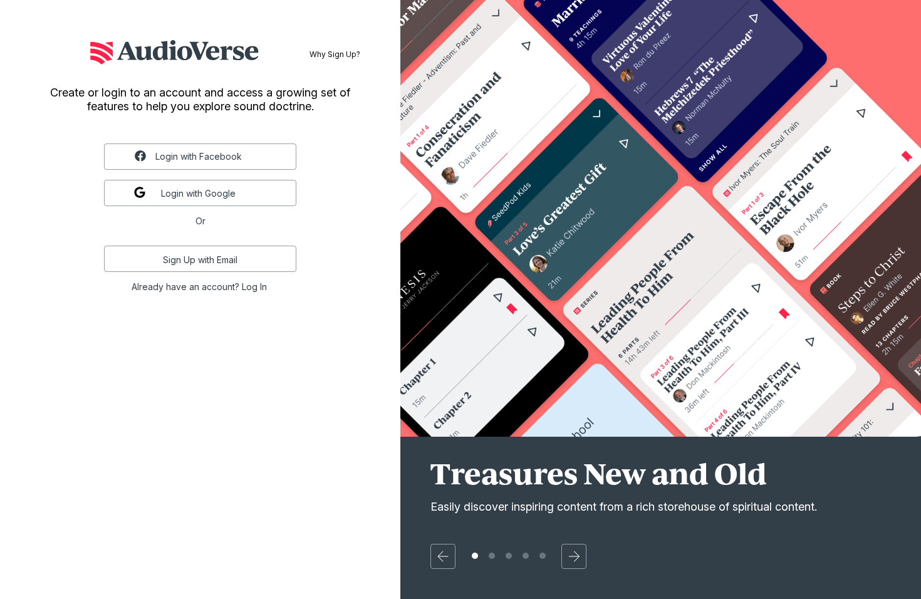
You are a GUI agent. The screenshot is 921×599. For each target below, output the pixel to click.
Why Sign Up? (335, 54)
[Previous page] (442, 556)
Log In (254, 286)
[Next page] (573, 556)
